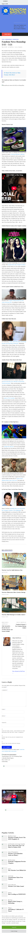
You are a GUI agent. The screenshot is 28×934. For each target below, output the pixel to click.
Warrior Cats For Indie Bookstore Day (12, 570)
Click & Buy (5, 761)
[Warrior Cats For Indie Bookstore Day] (14, 568)
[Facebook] (18, 3)
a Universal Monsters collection (17, 154)
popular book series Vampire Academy (16, 264)
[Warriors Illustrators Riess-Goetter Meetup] (14, 590)
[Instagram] (22, 3)
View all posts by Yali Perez (18, 672)
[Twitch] (24, 3)
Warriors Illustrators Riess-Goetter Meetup (13, 592)
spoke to (6, 398)
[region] (14, 923)
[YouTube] (17, 3)
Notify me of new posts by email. (11, 743)
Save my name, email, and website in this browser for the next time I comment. (13, 731)
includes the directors (9, 446)
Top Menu (5, 1)
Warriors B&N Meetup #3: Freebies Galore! (13, 614)
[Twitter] (20, 3)
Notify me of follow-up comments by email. (12, 738)
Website (4, 722)
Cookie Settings (14, 931)
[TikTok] (26, 3)
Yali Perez (12, 47)
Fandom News (16, 39)
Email (4, 716)
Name (4, 709)
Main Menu (8, 34)
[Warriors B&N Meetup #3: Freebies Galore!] (14, 613)
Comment (5, 690)
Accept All (14, 927)
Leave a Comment (18, 47)
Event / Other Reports (7, 39)
